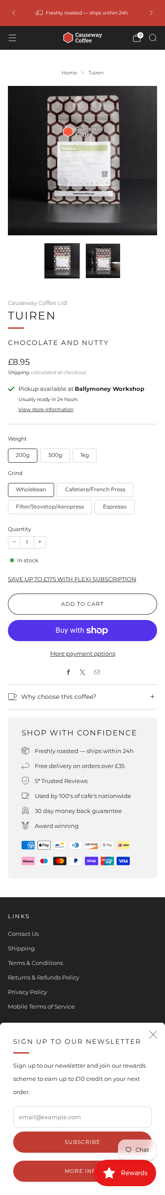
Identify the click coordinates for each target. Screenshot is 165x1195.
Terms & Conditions (35, 962)
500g (55, 455)
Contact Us (23, 933)
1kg (85, 455)
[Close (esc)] (153, 1035)
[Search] (152, 37)
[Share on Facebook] (68, 672)
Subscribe (82, 1142)
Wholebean (31, 489)
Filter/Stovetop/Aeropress (50, 507)
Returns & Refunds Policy (43, 977)
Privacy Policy (27, 991)
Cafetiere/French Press (95, 489)
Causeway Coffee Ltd (37, 303)
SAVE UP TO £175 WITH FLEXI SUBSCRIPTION (72, 579)
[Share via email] (96, 672)
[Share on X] (82, 672)
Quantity (19, 529)
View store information (45, 409)
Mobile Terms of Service (41, 1006)
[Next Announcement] (151, 12)
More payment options (82, 653)
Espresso (115, 507)
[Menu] (12, 37)
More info (83, 1171)
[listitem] (82, 12)
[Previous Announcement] (13, 12)
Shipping (18, 372)
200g (22, 455)
